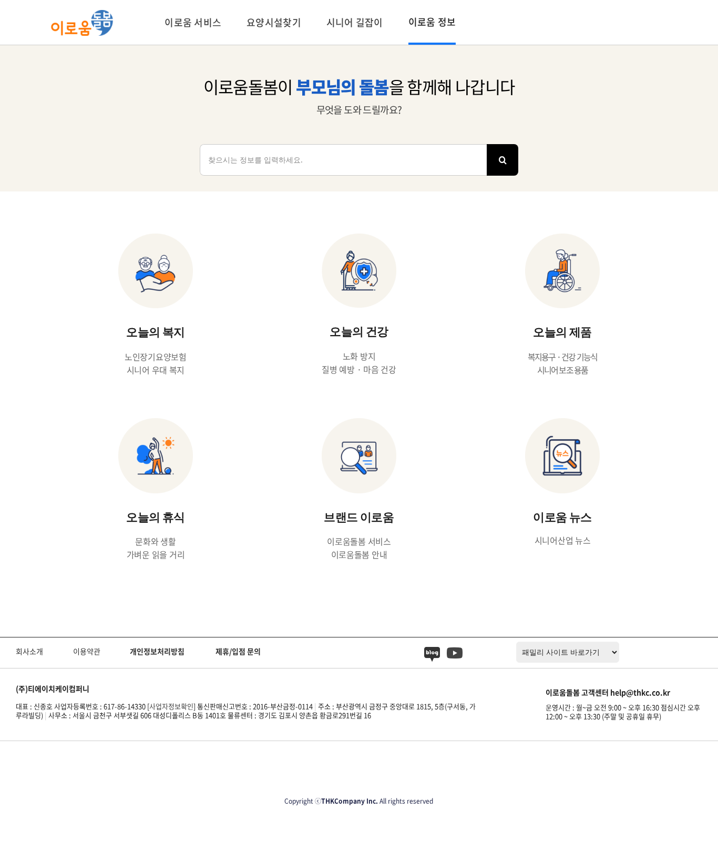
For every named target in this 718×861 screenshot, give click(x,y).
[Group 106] (432, 651)
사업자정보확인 (171, 706)
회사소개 (29, 651)
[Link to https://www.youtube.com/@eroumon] (454, 653)
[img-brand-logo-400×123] (82, 14)
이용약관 (86, 651)
